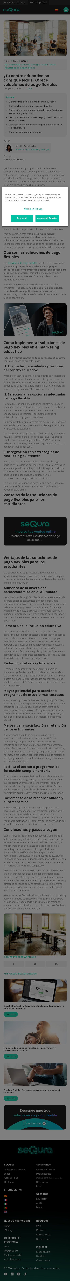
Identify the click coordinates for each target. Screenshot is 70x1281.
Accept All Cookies (47, 218)
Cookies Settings (33, 209)
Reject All (22, 218)
